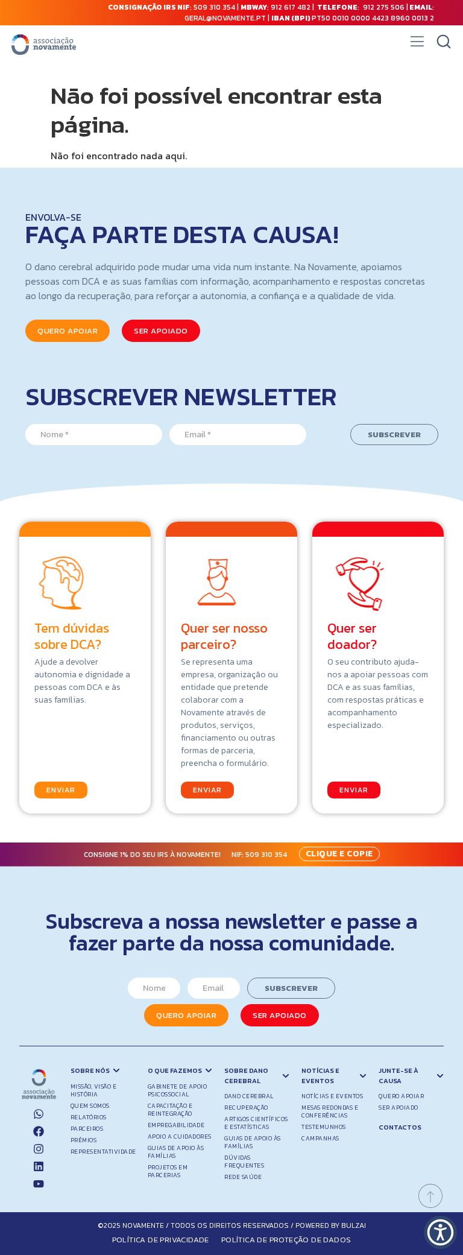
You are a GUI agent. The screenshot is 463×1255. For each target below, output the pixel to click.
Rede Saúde (243, 1176)
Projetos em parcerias (168, 1171)
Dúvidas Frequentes (244, 1161)
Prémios (84, 1140)
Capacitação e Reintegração (170, 1109)
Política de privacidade (160, 1239)
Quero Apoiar (401, 1096)
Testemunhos (323, 1126)
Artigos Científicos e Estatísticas (256, 1122)
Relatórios (89, 1117)
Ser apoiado (398, 1107)
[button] (416, 44)
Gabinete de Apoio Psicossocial (177, 1090)
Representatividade (103, 1151)
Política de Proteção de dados (286, 1239)
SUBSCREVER (394, 434)
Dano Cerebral (249, 1096)
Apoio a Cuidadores (180, 1136)
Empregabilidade (176, 1125)
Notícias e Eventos (332, 1096)
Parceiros (87, 1128)
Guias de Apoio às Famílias (176, 1151)
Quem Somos (90, 1105)
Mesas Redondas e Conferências (329, 1111)
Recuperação (246, 1107)
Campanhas (320, 1138)
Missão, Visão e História (94, 1090)
